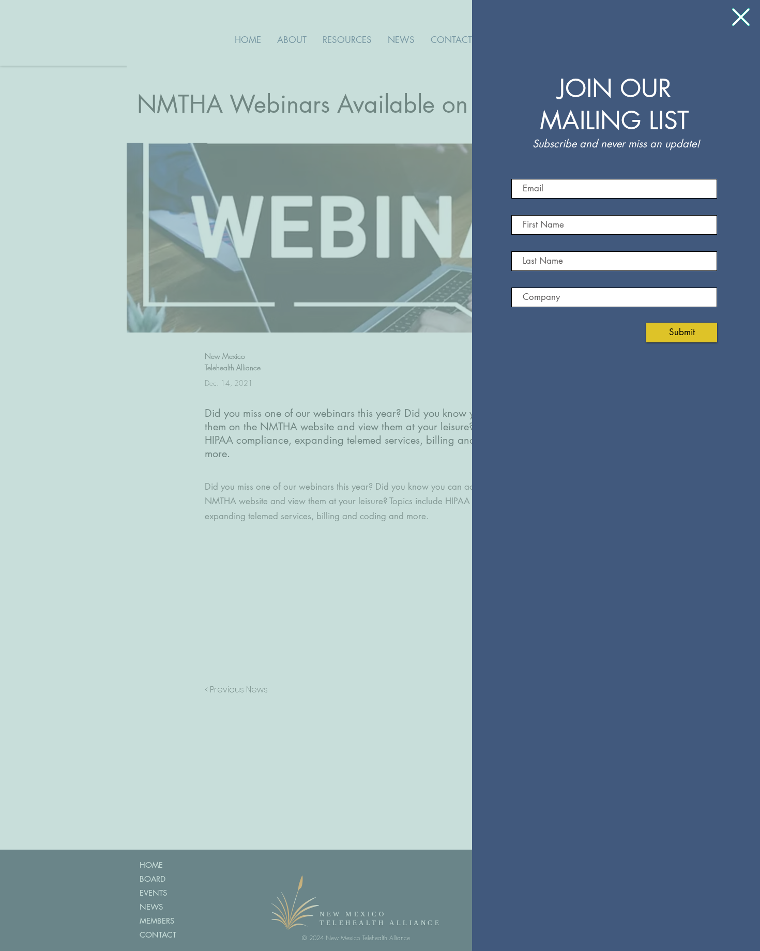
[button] (741, 17)
